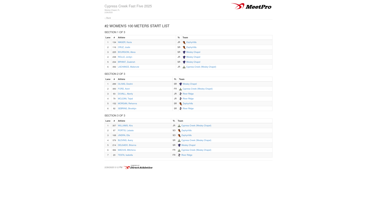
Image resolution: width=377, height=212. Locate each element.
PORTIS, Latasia (126, 130)
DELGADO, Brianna (127, 145)
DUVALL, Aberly (125, 93)
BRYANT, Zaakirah (126, 61)
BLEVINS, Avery (125, 140)
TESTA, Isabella (125, 154)
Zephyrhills (191, 42)
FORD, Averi (124, 88)
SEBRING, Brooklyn (127, 108)
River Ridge (188, 93)
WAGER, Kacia (125, 42)
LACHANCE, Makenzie (128, 66)
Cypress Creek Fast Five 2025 (128, 5)
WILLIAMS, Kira (125, 125)
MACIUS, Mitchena (127, 149)
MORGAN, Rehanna (127, 103)
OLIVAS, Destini (125, 83)
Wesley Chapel (193, 51)
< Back (108, 17)
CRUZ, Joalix (124, 47)
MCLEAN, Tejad (125, 98)
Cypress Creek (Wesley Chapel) (201, 66)
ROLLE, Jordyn (125, 56)
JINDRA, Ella (124, 135)
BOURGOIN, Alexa (126, 51)
